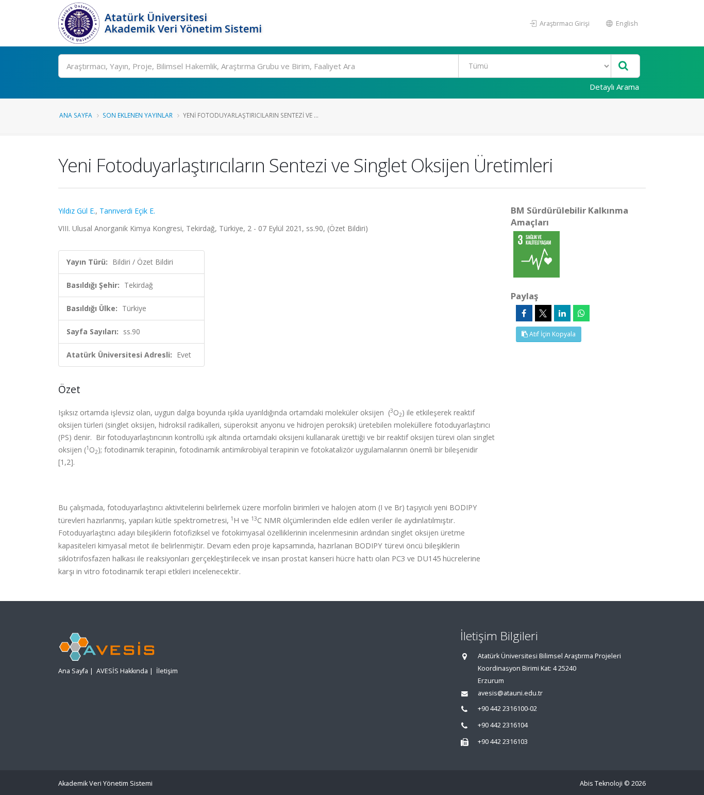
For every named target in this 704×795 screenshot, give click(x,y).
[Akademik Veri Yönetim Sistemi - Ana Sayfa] (80, 23)
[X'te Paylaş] (543, 313)
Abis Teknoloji (601, 783)
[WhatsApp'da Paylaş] (581, 313)
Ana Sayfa (75, 115)
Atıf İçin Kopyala (552, 334)
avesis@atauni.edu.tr (510, 693)
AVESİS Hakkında (122, 671)
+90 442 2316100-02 (507, 708)
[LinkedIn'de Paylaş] (562, 313)
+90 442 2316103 (503, 741)
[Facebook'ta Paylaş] (524, 313)
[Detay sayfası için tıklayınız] (536, 253)
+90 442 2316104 (503, 725)
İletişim (167, 671)
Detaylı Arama (614, 87)
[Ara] (623, 66)
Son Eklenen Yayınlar (138, 115)
